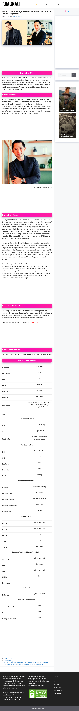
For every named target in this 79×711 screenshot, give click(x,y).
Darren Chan (7, 660)
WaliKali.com (7, 695)
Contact (56, 684)
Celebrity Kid (71, 4)
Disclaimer (57, 687)
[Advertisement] (27, 59)
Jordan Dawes (35, 322)
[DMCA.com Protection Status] (38, 698)
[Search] (74, 75)
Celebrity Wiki (35, 4)
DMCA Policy (58, 690)
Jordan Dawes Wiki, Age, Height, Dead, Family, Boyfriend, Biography (24, 664)
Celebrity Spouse (46, 4)
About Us (57, 681)
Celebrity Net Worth (59, 4)
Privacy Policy (58, 693)
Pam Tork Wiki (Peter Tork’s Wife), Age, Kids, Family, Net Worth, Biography (26, 662)
